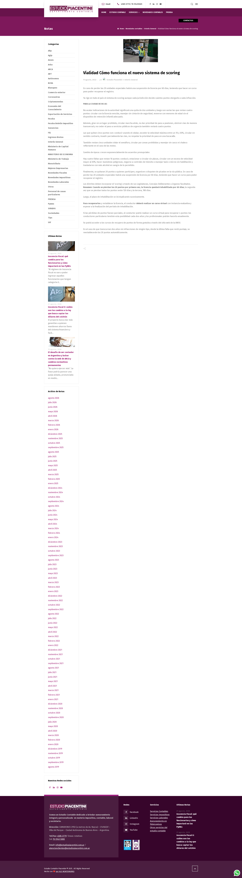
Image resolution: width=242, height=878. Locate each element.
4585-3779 (125, 4)
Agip (50, 55)
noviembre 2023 (55, 546)
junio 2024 (52, 515)
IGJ (49, 132)
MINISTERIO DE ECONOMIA (60, 154)
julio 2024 (52, 510)
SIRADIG (52, 208)
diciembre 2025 (55, 434)
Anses (51, 60)
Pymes (51, 204)
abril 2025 (52, 470)
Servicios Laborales (159, 818)
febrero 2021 (54, 695)
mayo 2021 (53, 681)
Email (108, 4)
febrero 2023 (54, 587)
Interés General (131, 80)
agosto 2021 (53, 668)
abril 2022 (52, 632)
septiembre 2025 (56, 447)
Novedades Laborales (58, 182)
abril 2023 (52, 578)
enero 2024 (53, 537)
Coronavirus (54, 97)
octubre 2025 (54, 443)
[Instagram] (157, 4)
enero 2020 (53, 744)
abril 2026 (52, 416)
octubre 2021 (54, 659)
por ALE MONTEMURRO (65, 871)
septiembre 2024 (56, 501)
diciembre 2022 (55, 596)
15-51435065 (137, 4)
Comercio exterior (56, 92)
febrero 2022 (54, 641)
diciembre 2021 (55, 650)
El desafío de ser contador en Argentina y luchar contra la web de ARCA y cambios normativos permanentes (61, 358)
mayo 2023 (53, 573)
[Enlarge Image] (140, 50)
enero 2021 (53, 699)
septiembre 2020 (56, 717)
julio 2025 (52, 456)
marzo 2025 (53, 474)
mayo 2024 (53, 519)
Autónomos (53, 78)
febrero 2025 (54, 479)
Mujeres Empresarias (58, 168)
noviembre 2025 (55, 438)
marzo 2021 (53, 690)
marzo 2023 (53, 582)
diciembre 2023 (55, 542)
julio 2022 (52, 618)
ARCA (50, 69)
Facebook (134, 812)
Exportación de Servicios (60, 114)
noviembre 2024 (55, 492)
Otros (51, 187)
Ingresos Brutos (55, 137)
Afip (50, 51)
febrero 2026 (54, 425)
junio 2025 (52, 461)
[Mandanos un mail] (118, 4)
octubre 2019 (54, 758)
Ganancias (53, 128)
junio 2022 (52, 623)
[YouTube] (160, 4)
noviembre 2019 (55, 753)
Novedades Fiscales (57, 173)
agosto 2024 (53, 506)
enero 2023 (53, 591)
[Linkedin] (153, 4)
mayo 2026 (53, 411)
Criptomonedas (55, 101)
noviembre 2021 (55, 654)
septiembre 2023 (56, 555)
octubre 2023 (54, 551)
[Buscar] (192, 4)
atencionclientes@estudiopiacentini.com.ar (69, 848)
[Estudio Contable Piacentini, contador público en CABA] (71, 8)
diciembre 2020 (55, 704)
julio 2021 (52, 672)
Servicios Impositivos (160, 814)
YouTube (134, 830)
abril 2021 (52, 686)
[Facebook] (150, 4)
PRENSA (51, 199)
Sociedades (53, 213)
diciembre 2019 (55, 749)
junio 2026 (52, 407)
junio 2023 (52, 569)
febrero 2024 (54, 533)
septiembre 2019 (56, 762)
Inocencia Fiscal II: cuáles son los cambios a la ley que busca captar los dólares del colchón (186, 841)
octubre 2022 (54, 605)
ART (50, 74)
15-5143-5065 (59, 839)
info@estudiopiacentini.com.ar (69, 845)
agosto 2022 (53, 614)
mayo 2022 (53, 627)
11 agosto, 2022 (89, 80)
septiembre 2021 (55, 663)
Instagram (134, 824)
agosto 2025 (53, 452)
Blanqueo (52, 88)
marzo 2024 (53, 528)
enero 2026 (53, 429)
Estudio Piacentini (114, 80)
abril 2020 (52, 731)
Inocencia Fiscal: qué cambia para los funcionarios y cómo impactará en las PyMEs (186, 820)
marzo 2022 (53, 636)
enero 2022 (53, 645)
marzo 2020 (53, 735)
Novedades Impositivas (59, 177)
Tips (50, 217)
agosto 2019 (53, 767)
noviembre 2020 (55, 708)
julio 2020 (52, 722)
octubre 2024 (54, 497)
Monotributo (54, 163)
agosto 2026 (53, 398)
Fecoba (51, 119)
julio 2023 (52, 564)
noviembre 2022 (55, 600)
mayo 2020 (53, 726)
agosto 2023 (53, 560)
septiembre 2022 (56, 609)
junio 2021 (52, 677)
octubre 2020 (54, 713)
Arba (50, 64)
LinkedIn (134, 818)
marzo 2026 (53, 420)
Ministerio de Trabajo (58, 159)
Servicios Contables (159, 811)
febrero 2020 (54, 740)
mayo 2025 (53, 465)
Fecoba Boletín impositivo (60, 123)
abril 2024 (52, 524)
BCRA (50, 83)
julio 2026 (52, 402)
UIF (49, 222)
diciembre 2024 (55, 488)
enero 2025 (53, 483)
